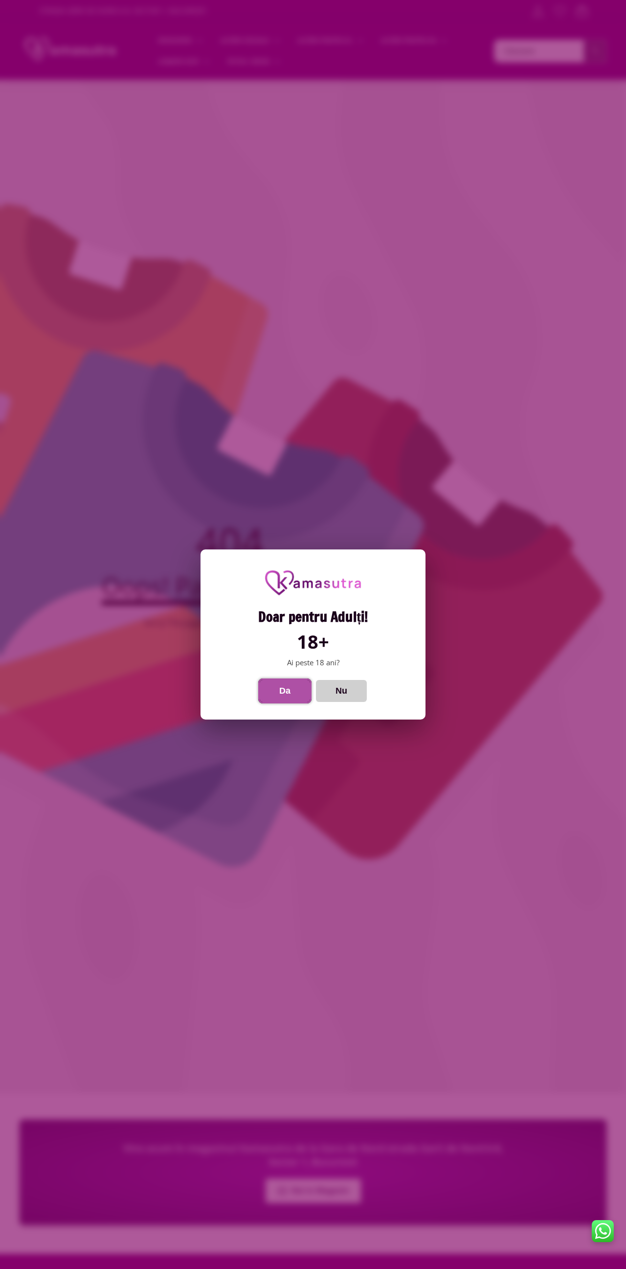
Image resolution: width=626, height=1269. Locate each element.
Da (285, 691)
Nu (341, 691)
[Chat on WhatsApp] (603, 1231)
